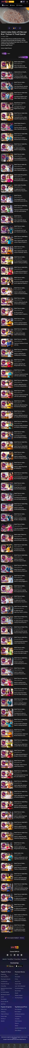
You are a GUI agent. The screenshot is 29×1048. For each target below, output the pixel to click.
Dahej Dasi (3, 974)
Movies (13, 5)
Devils (16, 974)
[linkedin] (14, 954)
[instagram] (21, 954)
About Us (4, 959)
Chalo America (18, 1021)
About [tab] (8, 53)
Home (7, 5)
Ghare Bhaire (18, 1030)
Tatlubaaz (3, 1011)
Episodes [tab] (4, 53)
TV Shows (20, 5)
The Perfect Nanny (19, 988)
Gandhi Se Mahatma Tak (20, 1028)
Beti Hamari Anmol (5, 994)
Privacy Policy (17, 959)
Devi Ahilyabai (18, 1009)
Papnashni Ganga (5, 983)
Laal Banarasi (4, 981)
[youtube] (18, 954)
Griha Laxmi (4, 1009)
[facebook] (7, 954)
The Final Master (19, 997)
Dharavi (17, 1023)
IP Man (16, 979)
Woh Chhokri (18, 1011)
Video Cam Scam (5, 1014)
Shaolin (16, 993)
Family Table (4, 1016)
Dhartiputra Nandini (5, 979)
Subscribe (11, 1)
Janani (2, 996)
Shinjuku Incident (18, 995)
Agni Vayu (3, 1004)
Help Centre (24, 959)
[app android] (10, 966)
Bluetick (2, 1021)
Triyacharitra (18, 1016)
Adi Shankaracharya (19, 1014)
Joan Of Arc (17, 981)
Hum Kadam (4, 999)
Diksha (16, 1025)
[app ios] (19, 966)
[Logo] (4, 2)
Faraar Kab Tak (4, 1001)
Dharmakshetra (4, 976)
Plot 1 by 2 (3, 1018)
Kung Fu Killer (18, 983)
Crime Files (3, 986)
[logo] (14, 947)
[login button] (27, 1)
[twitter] (11, 954)
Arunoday (17, 1018)
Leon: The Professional (20, 986)
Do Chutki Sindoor (5, 992)
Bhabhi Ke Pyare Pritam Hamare (6, 989)
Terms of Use (10, 959)
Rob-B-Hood (18, 990)
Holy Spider (17, 976)
